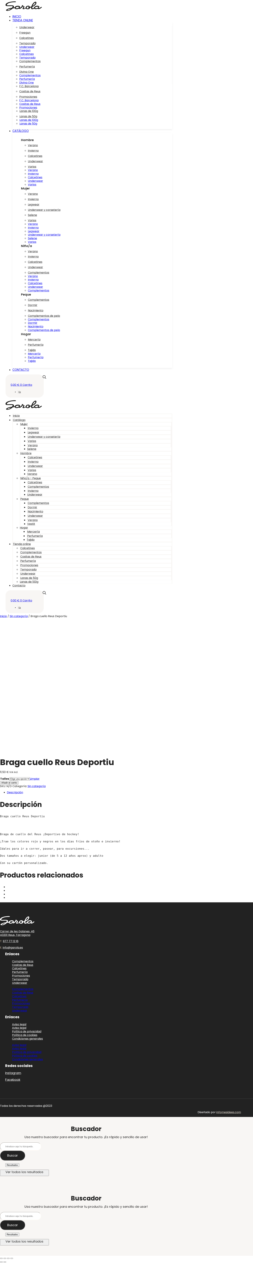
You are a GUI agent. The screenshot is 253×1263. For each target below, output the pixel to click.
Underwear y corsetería (44, 210)
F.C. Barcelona (29, 86)
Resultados (12, 1165)
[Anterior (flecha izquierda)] (1, 1261)
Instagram (13, 1073)
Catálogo (19, 420)
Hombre (25, 453)
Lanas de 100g (28, 111)
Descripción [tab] (15, 792)
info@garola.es (13, 948)
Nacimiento (35, 310)
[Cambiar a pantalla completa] (4, 1258)
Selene (32, 215)
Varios (32, 167)
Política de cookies (24, 1056)
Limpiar (35, 779)
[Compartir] (8, 1258)
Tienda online (22, 544)
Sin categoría (19, 616)
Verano (33, 145)
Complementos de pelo (44, 316)
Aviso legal (19, 1045)
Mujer (24, 424)
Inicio (16, 416)
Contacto (18, 585)
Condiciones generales (27, 1039)
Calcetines (26, 38)
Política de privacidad (26, 1052)
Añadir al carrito (9, 782)
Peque (24, 499)
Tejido (32, 350)
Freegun (24, 33)
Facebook (12, 1080)
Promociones (28, 97)
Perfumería (27, 67)
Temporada (27, 43)
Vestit (31, 524)
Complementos (30, 61)
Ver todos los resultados (24, 1172)
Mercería (34, 340)
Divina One (26, 72)
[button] (92, 20)
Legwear (33, 205)
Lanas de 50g (28, 116)
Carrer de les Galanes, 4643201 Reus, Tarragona (17, 933)
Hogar (24, 528)
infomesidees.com (228, 1112)
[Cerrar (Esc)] (11, 1258)
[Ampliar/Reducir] (1, 1258)
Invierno (33, 151)
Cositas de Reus (29, 91)
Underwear (26, 27)
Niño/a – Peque (30, 478)
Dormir (32, 305)
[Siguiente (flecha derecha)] (4, 1261)
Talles (4, 779)
